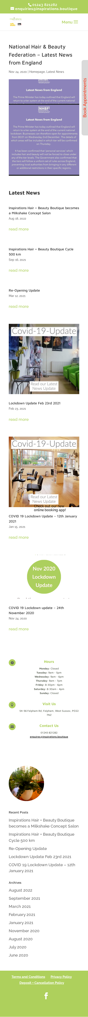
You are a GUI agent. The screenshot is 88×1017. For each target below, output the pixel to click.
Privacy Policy (61, 977)
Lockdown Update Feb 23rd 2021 (34, 403)
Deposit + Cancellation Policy (41, 983)
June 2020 (18, 955)
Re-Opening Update (24, 290)
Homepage (37, 71)
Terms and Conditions (28, 977)
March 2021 (20, 906)
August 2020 (21, 938)
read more (19, 229)
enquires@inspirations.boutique (49, 736)
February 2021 (22, 914)
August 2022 (20, 890)
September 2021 (24, 898)
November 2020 (24, 930)
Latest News (55, 71)
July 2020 (17, 947)
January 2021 (21, 922)
